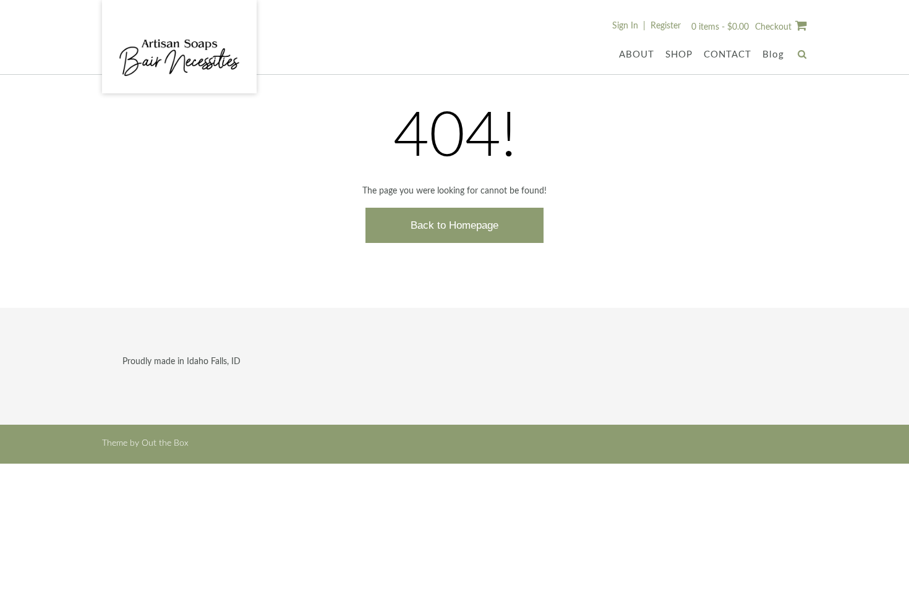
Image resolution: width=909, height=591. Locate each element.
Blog (773, 54)
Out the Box (165, 443)
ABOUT (636, 54)
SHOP (679, 54)
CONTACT (727, 54)
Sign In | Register (646, 26)
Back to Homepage (454, 225)
